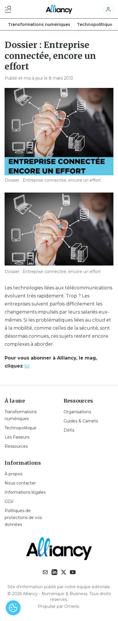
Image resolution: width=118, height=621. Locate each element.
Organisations (77, 411)
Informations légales (25, 492)
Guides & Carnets (81, 421)
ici (26, 366)
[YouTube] (73, 572)
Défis (69, 430)
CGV (9, 501)
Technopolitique (94, 24)
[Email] (45, 572)
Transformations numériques (39, 24)
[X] (63, 572)
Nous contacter (20, 483)
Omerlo (71, 606)
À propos (13, 473)
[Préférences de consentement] (13, 607)
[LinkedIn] (54, 572)
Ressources (16, 446)
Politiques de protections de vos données (23, 517)
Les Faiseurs (17, 437)
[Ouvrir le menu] (9, 9)
